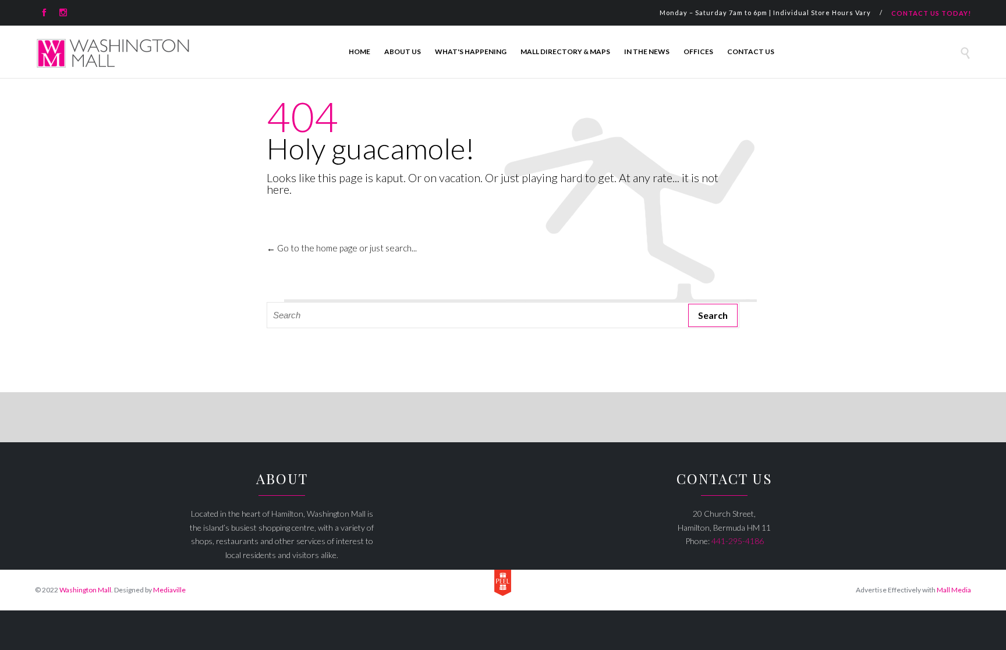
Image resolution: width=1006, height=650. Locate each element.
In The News (647, 51)
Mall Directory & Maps (565, 51)
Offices (698, 51)
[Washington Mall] (113, 53)
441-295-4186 (737, 541)
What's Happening (470, 51)
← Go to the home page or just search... (342, 248)
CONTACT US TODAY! (931, 13)
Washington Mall (85, 589)
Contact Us (750, 51)
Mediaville (169, 589)
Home (359, 51)
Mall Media (954, 589)
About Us (402, 51)
